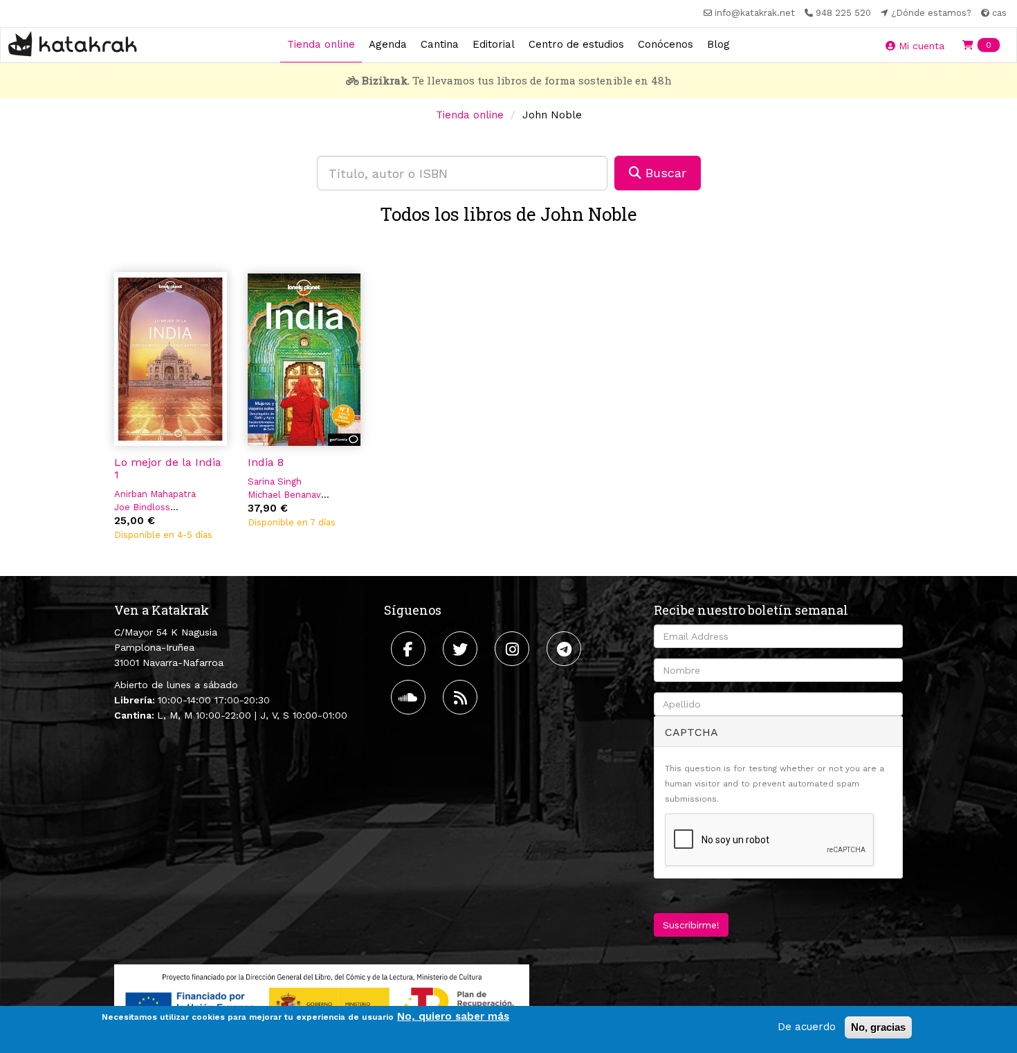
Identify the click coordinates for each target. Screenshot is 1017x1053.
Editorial (494, 44)
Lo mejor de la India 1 (167, 468)
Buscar (663, 172)
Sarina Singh (275, 481)
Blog (718, 44)
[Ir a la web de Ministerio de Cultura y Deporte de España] (321, 1000)
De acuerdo (807, 1026)
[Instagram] (514, 648)
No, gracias (878, 1027)
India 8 (266, 462)
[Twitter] (462, 648)
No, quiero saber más (453, 1016)
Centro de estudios (576, 44)
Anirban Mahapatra (155, 494)
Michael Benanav (284, 494)
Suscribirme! (691, 924)
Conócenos (665, 44)
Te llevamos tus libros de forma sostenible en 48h (517, 80)
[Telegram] (566, 648)
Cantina (440, 44)
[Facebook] (410, 648)
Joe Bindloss (142, 507)
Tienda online (321, 44)
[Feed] (462, 697)
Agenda (388, 44)
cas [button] (998, 13)
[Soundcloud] (410, 697)
